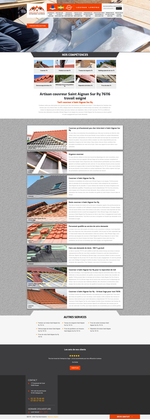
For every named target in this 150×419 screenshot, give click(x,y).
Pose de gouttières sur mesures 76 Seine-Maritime (99, 14)
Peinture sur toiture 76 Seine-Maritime (59, 14)
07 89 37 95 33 (94, 7)
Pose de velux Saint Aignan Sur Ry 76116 (48, 336)
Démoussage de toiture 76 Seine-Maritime (88, 14)
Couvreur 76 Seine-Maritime (50, 14)
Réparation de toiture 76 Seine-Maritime (110, 14)
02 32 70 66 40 (82, 7)
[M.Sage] (37, 10)
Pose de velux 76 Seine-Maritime (119, 14)
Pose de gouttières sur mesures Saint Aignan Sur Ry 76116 (74, 330)
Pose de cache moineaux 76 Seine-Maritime (78, 14)
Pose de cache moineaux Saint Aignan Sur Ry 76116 (99, 324)
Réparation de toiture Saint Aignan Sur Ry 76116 (100, 330)
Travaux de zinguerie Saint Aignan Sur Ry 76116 (74, 324)
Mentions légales (53, 417)
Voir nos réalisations (37, 26)
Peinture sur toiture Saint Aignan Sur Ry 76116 (49, 324)
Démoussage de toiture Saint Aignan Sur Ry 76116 (49, 330)
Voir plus (75, 368)
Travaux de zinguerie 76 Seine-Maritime (68, 14)
